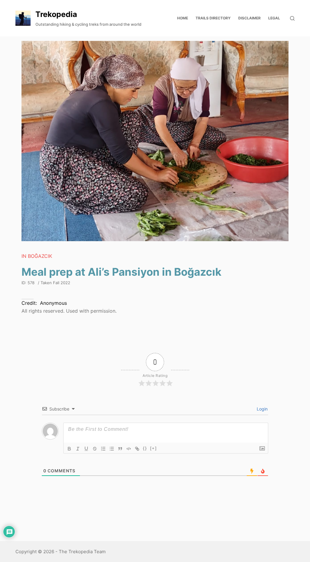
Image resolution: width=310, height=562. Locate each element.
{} (145, 448)
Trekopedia (56, 14)
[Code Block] (128, 448)
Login (262, 408)
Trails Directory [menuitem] (213, 18)
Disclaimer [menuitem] (249, 18)
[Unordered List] (111, 448)
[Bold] (69, 448)
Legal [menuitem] (274, 18)
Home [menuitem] (182, 18)
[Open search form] (292, 18)
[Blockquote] (120, 448)
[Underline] (86, 448)
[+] (153, 448)
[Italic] (78, 448)
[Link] (137, 448)
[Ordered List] (103, 448)
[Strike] (95, 448)
